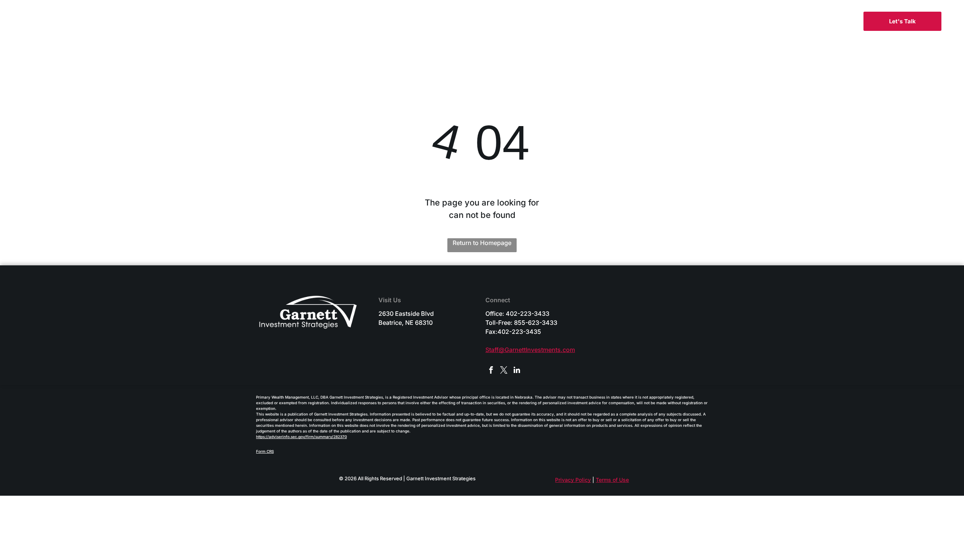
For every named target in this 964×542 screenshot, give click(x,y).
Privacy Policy (573, 480)
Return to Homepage (482, 243)
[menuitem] (430, 23)
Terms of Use (612, 480)
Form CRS (265, 451)
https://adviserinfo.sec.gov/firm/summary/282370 (301, 436)
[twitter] (503, 371)
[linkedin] (516, 371)
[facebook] (491, 371)
